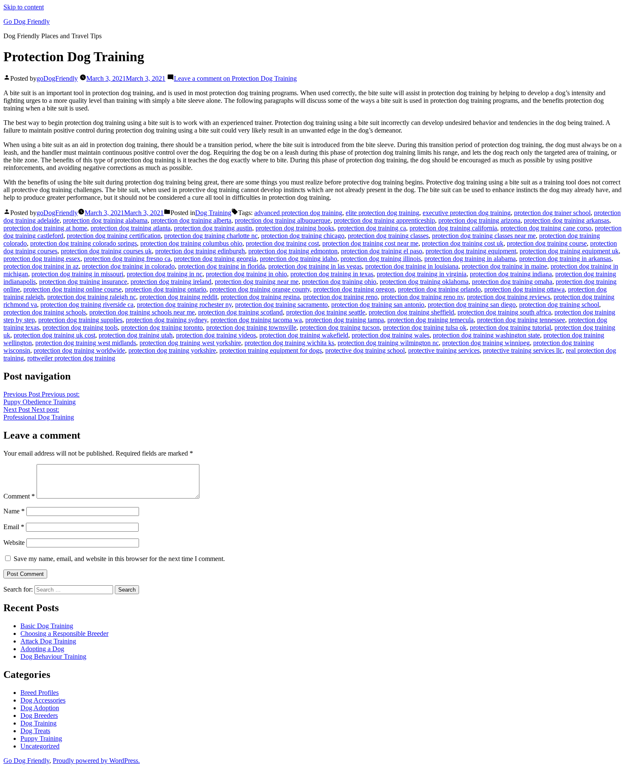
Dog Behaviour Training (53, 656)
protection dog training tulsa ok (424, 327)
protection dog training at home (45, 228)
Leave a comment (235, 78)
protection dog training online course (72, 289)
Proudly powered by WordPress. (96, 760)
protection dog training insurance (83, 281)
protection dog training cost (282, 243)
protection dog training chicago (302, 235)
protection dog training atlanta (130, 228)
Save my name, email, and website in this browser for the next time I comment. (119, 558)
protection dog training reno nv (422, 296)
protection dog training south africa (504, 312)
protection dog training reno (340, 296)
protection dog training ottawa (524, 289)
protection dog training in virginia (421, 274)
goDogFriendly (57, 78)
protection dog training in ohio (246, 274)
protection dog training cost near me (370, 243)
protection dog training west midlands (85, 342)
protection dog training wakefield (303, 335)
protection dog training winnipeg (486, 342)
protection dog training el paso (381, 251)
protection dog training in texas (331, 274)
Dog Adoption (39, 707)
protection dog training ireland (171, 281)
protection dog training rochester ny (184, 304)
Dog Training (213, 212)
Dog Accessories (42, 700)
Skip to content (23, 7)
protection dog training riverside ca (87, 304)
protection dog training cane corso (545, 228)
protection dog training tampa (344, 319)
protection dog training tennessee (521, 319)
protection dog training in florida (221, 266)
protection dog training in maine (504, 266)
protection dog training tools (80, 327)
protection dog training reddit (178, 296)
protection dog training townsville (251, 327)
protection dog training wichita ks (289, 342)
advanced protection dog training (298, 212)
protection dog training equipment (471, 251)
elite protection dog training (382, 212)
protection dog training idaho (298, 258)
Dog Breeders (39, 715)
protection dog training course (547, 243)
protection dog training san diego (472, 304)
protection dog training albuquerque (282, 220)
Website (14, 542)
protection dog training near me (256, 281)
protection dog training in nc (164, 274)
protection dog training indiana (511, 274)
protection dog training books (295, 228)
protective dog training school (365, 350)
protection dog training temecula (430, 319)
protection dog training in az (41, 266)
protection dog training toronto (162, 327)
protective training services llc (522, 350)
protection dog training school (559, 304)
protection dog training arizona (479, 220)
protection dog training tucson (340, 327)
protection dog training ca (372, 228)
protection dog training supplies (80, 319)
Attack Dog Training (48, 641)
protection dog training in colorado (128, 266)
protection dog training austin (213, 228)
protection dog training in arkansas (565, 258)
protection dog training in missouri (77, 274)
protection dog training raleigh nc (91, 296)
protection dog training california (453, 228)
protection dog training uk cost (54, 335)
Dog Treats (35, 730)
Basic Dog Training (46, 625)
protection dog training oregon (354, 289)
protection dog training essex (41, 258)
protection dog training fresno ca (127, 258)
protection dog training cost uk (462, 243)
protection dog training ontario (165, 289)
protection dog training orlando (439, 289)
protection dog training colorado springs (83, 243)
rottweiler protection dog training (71, 358)
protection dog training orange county (260, 289)
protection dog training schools (44, 312)
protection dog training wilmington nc (388, 342)
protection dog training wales (390, 335)
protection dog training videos (216, 335)
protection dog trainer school (552, 212)
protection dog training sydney (166, 319)
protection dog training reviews (508, 296)
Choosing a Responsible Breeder (64, 633)
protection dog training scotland (240, 312)
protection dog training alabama (105, 220)
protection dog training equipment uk (569, 251)
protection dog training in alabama (470, 258)
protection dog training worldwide (79, 350)
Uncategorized (40, 746)
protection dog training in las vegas (315, 266)
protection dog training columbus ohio (191, 243)
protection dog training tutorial (510, 327)
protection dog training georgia (215, 258)
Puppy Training (41, 738)
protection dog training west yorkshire (190, 342)
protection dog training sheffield (411, 312)
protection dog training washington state (486, 335)
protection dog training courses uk (106, 251)
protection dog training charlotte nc (211, 235)
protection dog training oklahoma (424, 281)
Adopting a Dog (42, 648)
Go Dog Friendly (26, 21)
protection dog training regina (260, 296)
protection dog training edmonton (293, 251)
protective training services (444, 350)
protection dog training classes (388, 235)
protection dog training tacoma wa (256, 319)
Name (14, 511)
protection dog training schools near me (142, 312)
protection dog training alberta (191, 220)
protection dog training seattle (325, 312)
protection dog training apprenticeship (384, 220)
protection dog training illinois (381, 258)
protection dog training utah (136, 335)
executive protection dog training (467, 212)
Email (13, 526)
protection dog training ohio (339, 281)
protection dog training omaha (512, 281)
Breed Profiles (39, 692)
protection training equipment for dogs (270, 350)
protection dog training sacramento (281, 304)
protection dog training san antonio (377, 304)
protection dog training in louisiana (411, 266)
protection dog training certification (114, 235)
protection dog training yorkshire (172, 350)
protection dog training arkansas (566, 220)
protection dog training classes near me (484, 235)
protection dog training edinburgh (200, 251)
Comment (19, 496)
